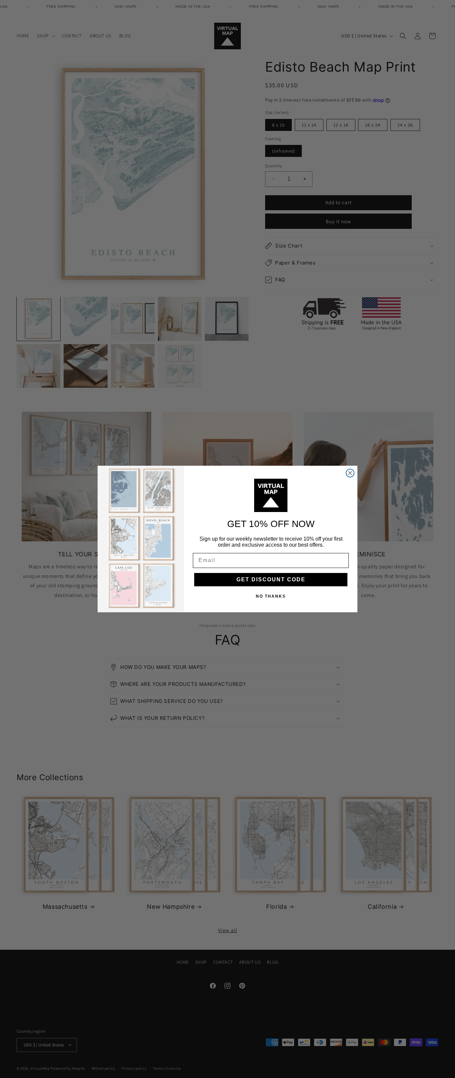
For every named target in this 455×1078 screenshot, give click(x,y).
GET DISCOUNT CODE (270, 579)
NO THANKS (271, 596)
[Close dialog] (350, 473)
